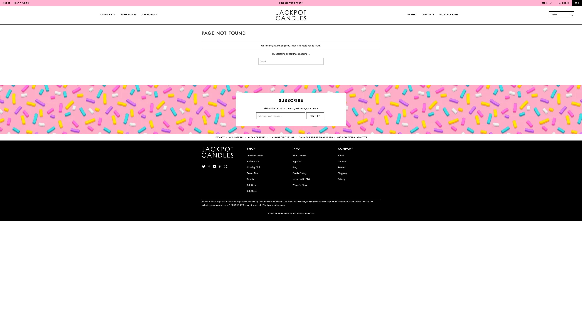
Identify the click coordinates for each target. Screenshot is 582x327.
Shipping (342, 173)
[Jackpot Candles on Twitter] (204, 167)
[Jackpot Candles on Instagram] (225, 167)
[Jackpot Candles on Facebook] (209, 167)
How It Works (22, 3)
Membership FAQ (301, 179)
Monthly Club (448, 14)
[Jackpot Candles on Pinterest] (220, 167)
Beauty (412, 14)
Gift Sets (428, 14)
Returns (342, 167)
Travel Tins (252, 173)
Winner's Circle (300, 185)
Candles (106, 14)
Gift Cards (252, 191)
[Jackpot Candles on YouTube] (214, 167)
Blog (295, 167)
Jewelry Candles (255, 155)
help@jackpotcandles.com (271, 205)
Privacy (341, 179)
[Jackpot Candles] (291, 15)
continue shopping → (299, 54)
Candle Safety (299, 173)
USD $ (545, 3)
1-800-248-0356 (236, 205)
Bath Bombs (129, 14)
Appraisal (297, 161)
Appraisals (149, 14)
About (6, 3)
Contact (342, 161)
